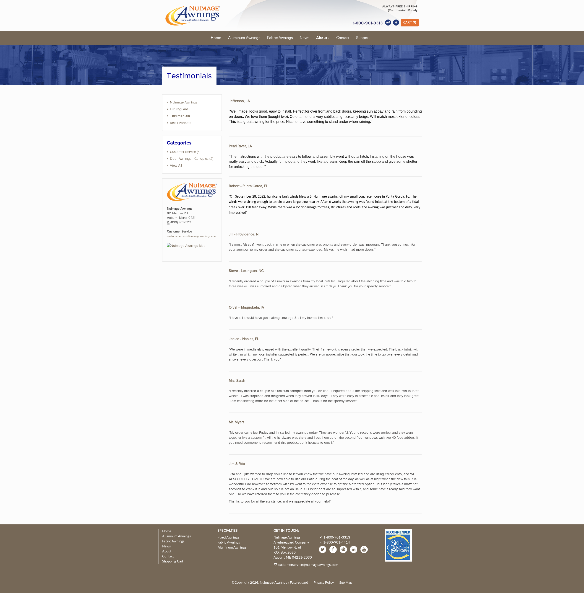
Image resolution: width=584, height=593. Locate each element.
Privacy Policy (324, 582)
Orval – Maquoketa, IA (246, 307)
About (321, 38)
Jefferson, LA (239, 101)
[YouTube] (364, 549)
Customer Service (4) (185, 152)
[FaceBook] (333, 549)
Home (216, 38)
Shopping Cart (172, 561)
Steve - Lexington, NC (246, 271)
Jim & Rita (237, 464)
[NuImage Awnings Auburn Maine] (186, 245)
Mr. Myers (236, 422)
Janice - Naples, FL (244, 339)
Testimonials (180, 116)
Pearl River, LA (240, 146)
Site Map (345, 582)
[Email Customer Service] (388, 22)
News (304, 38)
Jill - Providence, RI (244, 234)
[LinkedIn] (354, 549)
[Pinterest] (344, 549)
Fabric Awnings (280, 38)
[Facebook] (396, 22)
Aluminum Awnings (244, 38)
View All (176, 165)
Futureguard (179, 109)
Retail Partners (180, 123)
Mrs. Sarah (237, 381)
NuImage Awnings (183, 102)
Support (363, 38)
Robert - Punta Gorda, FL (248, 186)
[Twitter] (323, 549)
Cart (408, 22)
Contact (342, 38)
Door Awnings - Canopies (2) (191, 159)
